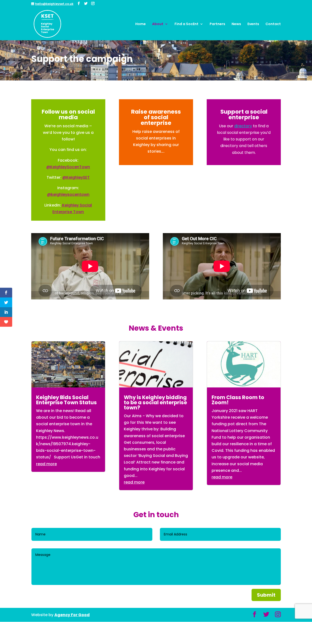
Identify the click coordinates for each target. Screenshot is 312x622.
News (236, 24)
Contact (273, 24)
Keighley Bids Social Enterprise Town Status (66, 400)
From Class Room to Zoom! (238, 400)
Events (253, 24)
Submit (266, 595)
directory (243, 126)
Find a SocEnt (186, 24)
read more (46, 464)
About (157, 24)
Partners (217, 24)
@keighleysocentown (68, 194)
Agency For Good (72, 615)
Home (140, 24)
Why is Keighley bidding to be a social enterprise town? (155, 402)
